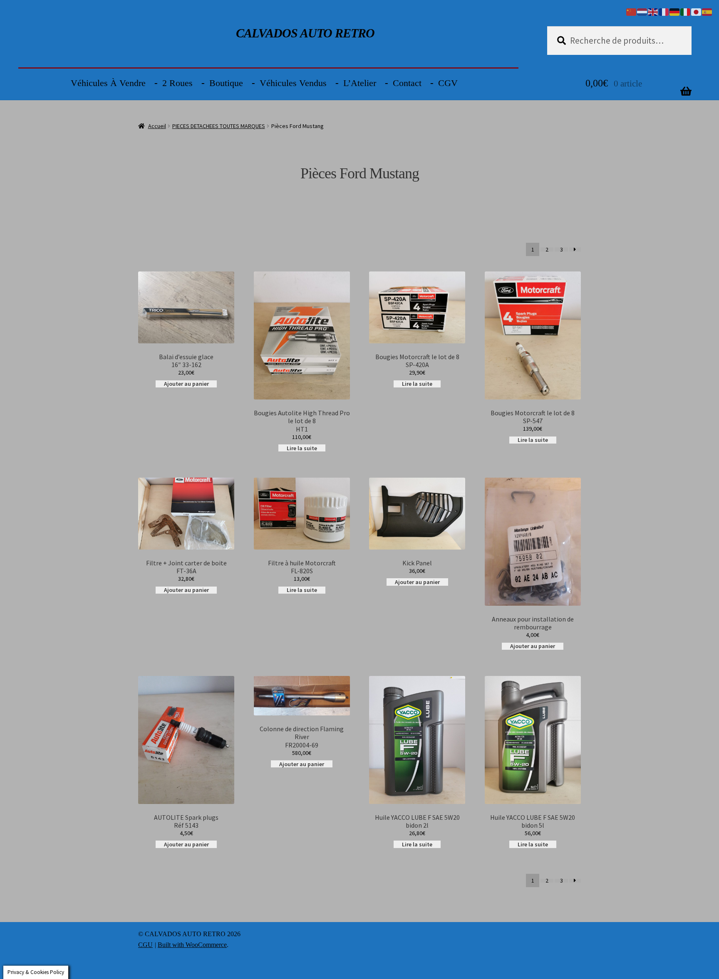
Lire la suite (302, 447)
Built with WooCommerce (192, 944)
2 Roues (177, 83)
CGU (145, 944)
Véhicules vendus (293, 83)
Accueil (157, 126)
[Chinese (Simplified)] (631, 11)
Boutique (226, 83)
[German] (674, 11)
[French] (664, 11)
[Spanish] (707, 11)
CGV (448, 83)
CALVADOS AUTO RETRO (305, 33)
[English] (653, 11)
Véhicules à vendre (108, 83)
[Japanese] (696, 11)
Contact (407, 83)
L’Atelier (359, 83)
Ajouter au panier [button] (186, 383)
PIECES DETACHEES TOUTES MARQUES (218, 126)
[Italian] (685, 11)
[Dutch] (642, 11)
